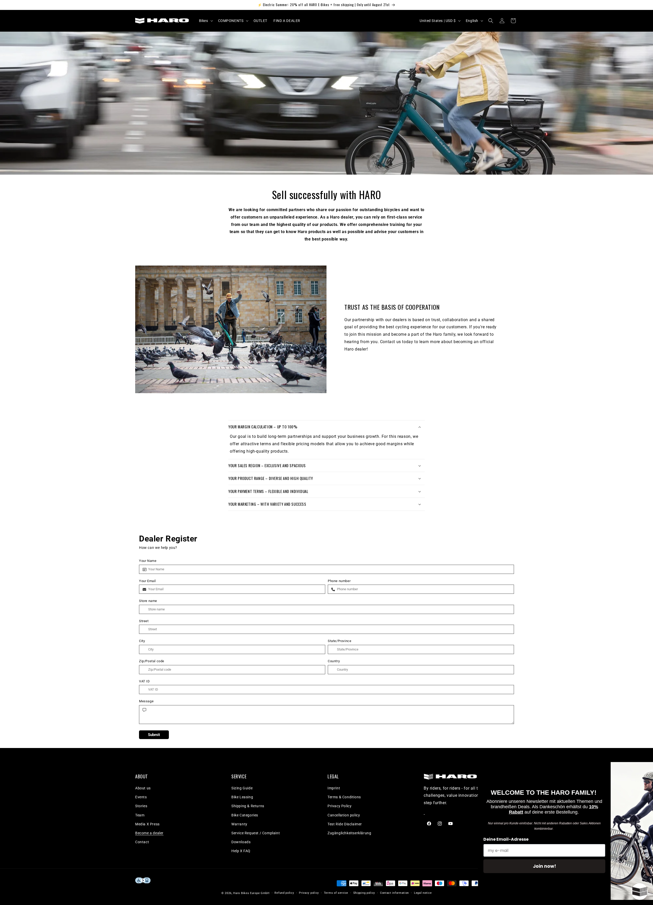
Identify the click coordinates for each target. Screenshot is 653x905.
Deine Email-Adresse (476, 839)
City (142, 641)
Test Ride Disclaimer (345, 824)
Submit (154, 734)
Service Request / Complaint (255, 833)
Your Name (147, 561)
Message (146, 701)
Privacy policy (309, 893)
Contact (142, 842)
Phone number (339, 581)
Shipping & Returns (247, 806)
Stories (141, 806)
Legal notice (423, 893)
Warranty (239, 824)
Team (139, 815)
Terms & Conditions (344, 797)
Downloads (240, 842)
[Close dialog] (641, 768)
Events (141, 797)
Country (334, 661)
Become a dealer (149, 833)
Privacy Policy (339, 806)
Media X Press (147, 824)
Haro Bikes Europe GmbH (251, 893)
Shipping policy (364, 893)
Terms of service (336, 893)
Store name (148, 601)
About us (143, 788)
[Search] (490, 20)
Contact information (394, 893)
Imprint (334, 788)
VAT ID (144, 681)
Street (144, 621)
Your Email (147, 581)
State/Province (339, 641)
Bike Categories (244, 815)
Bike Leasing (242, 797)
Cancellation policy (344, 815)
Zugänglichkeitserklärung (349, 833)
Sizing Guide (242, 788)
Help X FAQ (240, 851)
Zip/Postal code (151, 661)
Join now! (515, 866)
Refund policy (284, 893)
